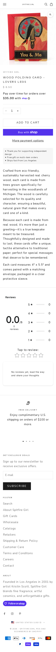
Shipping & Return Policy (20, 541)
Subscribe (17, 486)
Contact (8, 566)
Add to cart (28, 122)
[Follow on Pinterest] (20, 613)
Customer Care (13, 547)
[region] (28, 418)
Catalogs (9, 528)
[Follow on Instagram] (12, 613)
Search (7, 504)
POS (38, 629)
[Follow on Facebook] (4, 613)
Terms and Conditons (18, 553)
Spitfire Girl (11, 72)
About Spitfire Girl (16, 510)
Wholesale (10, 522)
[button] (39, 304)
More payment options (28, 141)
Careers (8, 559)
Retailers (9, 535)
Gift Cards (10, 516)
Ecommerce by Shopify (28, 631)
